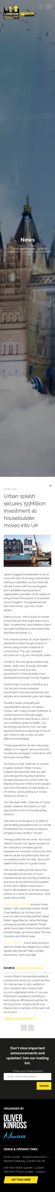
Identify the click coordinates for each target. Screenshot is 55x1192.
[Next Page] (31, 1028)
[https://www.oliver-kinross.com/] (15, 1127)
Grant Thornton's (14, 942)
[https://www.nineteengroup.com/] (15, 1137)
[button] (41, 6)
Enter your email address (27, 1071)
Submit (44, 1085)
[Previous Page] (24, 1028)
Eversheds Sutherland (17, 904)
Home (22, 245)
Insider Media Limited (30, 968)
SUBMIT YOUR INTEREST (19, 1018)
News (33, 245)
